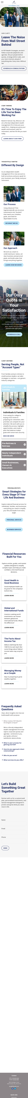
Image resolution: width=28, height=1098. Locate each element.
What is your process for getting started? (13, 744)
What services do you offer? (14, 760)
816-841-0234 (15, 1078)
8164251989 (16, 1079)
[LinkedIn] (15, 1089)
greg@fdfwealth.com (14, 1086)
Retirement (14, 1097)
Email (3, 829)
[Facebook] (13, 1089)
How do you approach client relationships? (14, 750)
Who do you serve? (10, 755)
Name (3, 820)
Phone (3, 837)
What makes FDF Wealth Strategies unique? (13, 722)
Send (5, 848)
